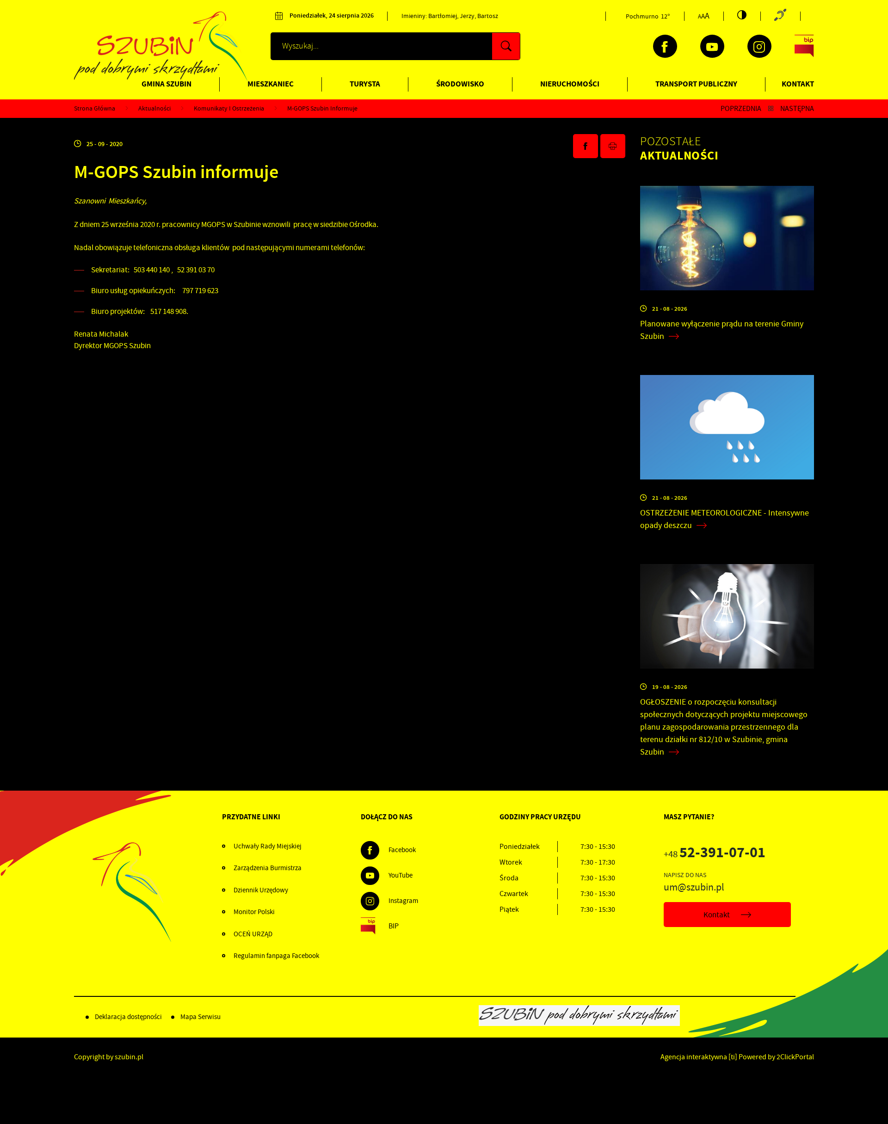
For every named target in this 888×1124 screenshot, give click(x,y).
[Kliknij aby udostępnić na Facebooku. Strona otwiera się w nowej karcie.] (585, 146)
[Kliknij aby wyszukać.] (506, 46)
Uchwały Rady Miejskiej (268, 846)
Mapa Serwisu (200, 1016)
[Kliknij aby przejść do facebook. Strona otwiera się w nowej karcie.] (665, 46)
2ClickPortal (795, 1057)
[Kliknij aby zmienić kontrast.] (741, 14)
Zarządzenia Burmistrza (268, 867)
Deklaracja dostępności (128, 1016)
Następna (797, 108)
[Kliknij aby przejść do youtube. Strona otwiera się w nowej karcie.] (712, 46)
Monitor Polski (254, 911)
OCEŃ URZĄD (253, 934)
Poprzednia (741, 108)
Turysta (365, 84)
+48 (714, 854)
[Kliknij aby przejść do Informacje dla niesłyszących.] (780, 16)
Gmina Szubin (166, 84)
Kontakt (798, 84)
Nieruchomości (569, 84)
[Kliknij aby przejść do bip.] (804, 46)
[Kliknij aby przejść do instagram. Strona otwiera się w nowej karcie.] (759, 46)
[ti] (732, 1057)
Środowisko (460, 84)
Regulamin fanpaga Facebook (276, 955)
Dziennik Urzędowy (261, 890)
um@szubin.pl (694, 887)
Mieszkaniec (270, 84)
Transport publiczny (696, 84)
